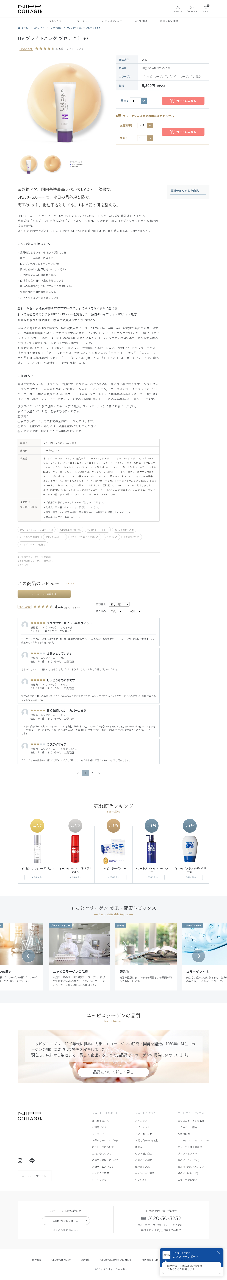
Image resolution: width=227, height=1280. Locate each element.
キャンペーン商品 (144, 1173)
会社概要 (36, 1259)
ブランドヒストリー (189, 1153)
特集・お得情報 (169, 21)
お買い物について (101, 1153)
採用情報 (85, 1259)
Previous (28, 955)
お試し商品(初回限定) (147, 1140)
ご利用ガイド (99, 1127)
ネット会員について (103, 1147)
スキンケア (55, 21)
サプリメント (82, 21)
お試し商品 (141, 21)
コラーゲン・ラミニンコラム (193, 1140)
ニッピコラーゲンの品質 (191, 1120)
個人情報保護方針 (61, 1259)
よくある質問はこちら (66, 1229)
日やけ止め (56, 27)
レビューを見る (75, 49)
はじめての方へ (100, 1120)
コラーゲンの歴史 (187, 1127)
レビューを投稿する (44, 594)
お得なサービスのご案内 (105, 1140)
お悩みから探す (143, 1160)
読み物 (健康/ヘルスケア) (191, 1166)
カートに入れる (186, 101)
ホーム (24, 27)
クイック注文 (99, 1179)
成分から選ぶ (142, 1166)
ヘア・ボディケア (112, 21)
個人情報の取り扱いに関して (116, 1259)
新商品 (138, 1147)
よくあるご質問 (100, 1173)
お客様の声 (184, 1134)
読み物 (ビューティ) (188, 1160)
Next (198, 955)
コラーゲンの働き (187, 1179)
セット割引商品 (143, 1153)
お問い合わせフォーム (66, 1220)
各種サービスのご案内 (104, 1166)
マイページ (98, 1134)
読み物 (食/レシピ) (188, 1173)
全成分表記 (141, 1179)
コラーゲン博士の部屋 (190, 1147)
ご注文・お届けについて (105, 1160)
